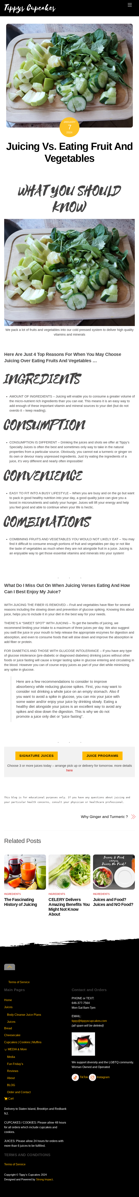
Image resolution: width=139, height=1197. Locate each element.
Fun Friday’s (15, 1063)
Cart (10, 1098)
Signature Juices (36, 756)
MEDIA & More (17, 1049)
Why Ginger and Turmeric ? (104, 817)
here (69, 770)
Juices (8, 1007)
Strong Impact (44, 1179)
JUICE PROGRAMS (103, 756)
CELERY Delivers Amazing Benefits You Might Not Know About (69, 907)
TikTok (83, 1077)
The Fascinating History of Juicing (20, 902)
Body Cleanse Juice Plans (24, 1014)
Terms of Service (19, 982)
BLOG (11, 1085)
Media (11, 1056)
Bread (8, 1028)
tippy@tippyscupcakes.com (89, 1020)
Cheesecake (12, 1035)
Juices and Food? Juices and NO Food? (113, 902)
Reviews (12, 1071)
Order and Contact (19, 1092)
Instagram (102, 1077)
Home (8, 1000)
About (11, 1078)
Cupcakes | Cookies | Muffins (22, 1042)
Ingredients (12, 894)
